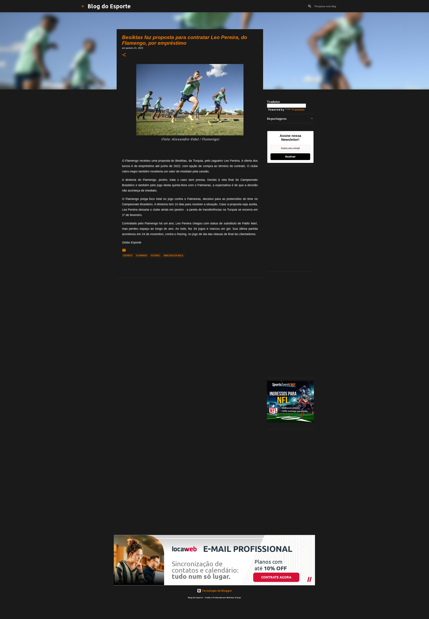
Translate (298, 109)
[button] (124, 55)
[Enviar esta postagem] (124, 251)
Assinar (290, 156)
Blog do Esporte (109, 6)
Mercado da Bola (173, 255)
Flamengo (141, 255)
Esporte (127, 255)
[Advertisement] (290, 218)
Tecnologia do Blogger (216, 590)
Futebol (155, 255)
